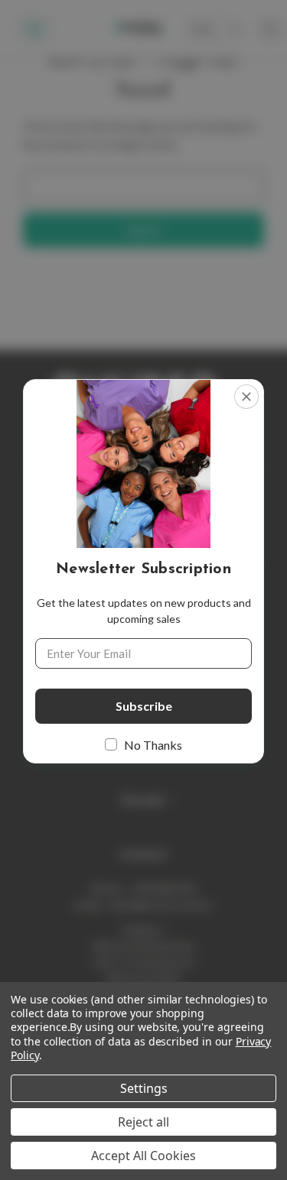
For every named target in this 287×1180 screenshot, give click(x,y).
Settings (144, 1088)
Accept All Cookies (143, 1155)
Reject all (143, 1122)
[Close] (246, 396)
